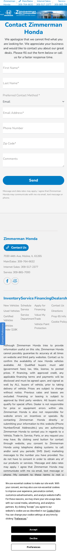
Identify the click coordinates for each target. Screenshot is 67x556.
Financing (42, 298)
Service (27, 298)
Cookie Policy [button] (53, 511)
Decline (33, 538)
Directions (57, 311)
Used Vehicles (12, 311)
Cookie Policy (59, 322)
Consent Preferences (2, 333)
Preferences (33, 547)
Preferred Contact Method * (21, 95)
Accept (33, 529)
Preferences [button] (20, 518)
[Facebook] (7, 281)
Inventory (12, 298)
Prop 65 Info (58, 316)
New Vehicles (11, 305)
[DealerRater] (15, 281)
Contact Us (18, 248)
